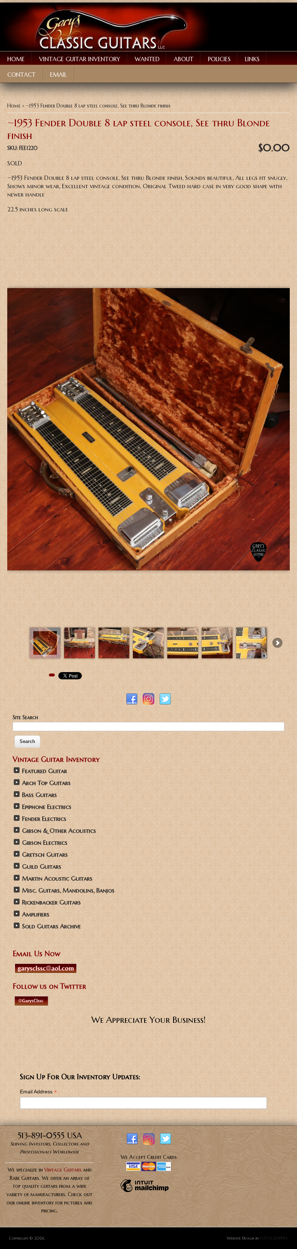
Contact (21, 74)
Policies (219, 59)
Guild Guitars (41, 866)
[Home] (106, 49)
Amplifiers (35, 914)
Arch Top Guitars (46, 783)
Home (16, 59)
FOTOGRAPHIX (274, 1238)
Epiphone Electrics (46, 807)
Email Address (38, 1091)
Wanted (147, 59)
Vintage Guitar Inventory (79, 59)
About (183, 59)
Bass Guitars (39, 795)
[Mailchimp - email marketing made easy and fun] (144, 1192)
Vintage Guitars (62, 1169)
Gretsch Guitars (45, 854)
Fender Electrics (44, 819)
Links (252, 59)
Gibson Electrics (44, 843)
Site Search (25, 717)
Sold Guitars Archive (51, 926)
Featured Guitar (44, 771)
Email (58, 74)
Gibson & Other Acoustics (59, 831)
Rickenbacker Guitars (51, 902)
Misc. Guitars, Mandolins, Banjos (68, 890)
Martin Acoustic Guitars (57, 878)
